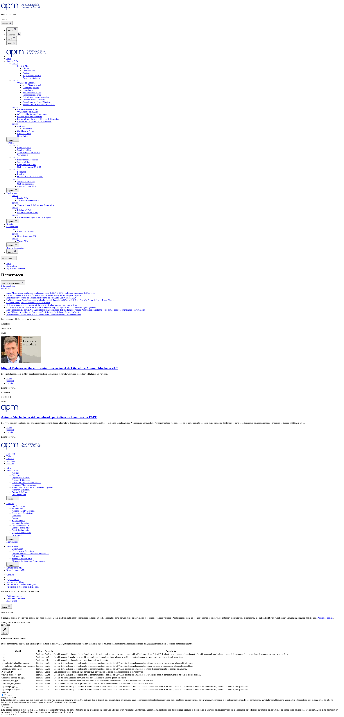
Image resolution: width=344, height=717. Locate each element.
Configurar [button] (5, 622)
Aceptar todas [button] (24, 622)
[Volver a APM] (21, 10)
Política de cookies (325, 618)
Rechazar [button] (14, 622)
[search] (12, 29)
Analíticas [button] (5, 705)
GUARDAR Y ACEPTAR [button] (12, 715)
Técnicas (8, 695)
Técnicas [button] (5, 692)
